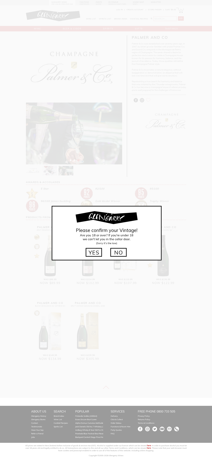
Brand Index (59, 416)
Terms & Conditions (146, 423)
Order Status (116, 423)
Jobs (33, 437)
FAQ (112, 433)
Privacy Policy (144, 416)
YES (94, 252)
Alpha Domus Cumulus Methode (89, 423)
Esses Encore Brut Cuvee (86, 419)
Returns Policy (144, 419)
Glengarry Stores (38, 419)
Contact (34, 423)
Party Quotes (116, 430)
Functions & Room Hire (120, 426)
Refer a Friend (37, 433)
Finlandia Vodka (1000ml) (86, 416)
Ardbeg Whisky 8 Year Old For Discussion (93, 430)
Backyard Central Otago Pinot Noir (90, 437)
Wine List (58, 419)
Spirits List (58, 426)
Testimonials (36, 426)
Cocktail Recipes (61, 423)
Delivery (114, 416)
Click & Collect (117, 419)
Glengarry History (38, 416)
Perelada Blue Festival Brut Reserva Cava (93, 433)
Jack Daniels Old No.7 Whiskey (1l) (90, 426)
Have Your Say (37, 430)
